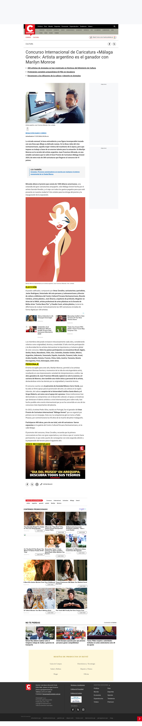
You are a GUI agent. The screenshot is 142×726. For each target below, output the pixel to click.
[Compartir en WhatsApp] (37, 484)
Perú (45, 26)
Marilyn (53, 503)
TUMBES (57, 32)
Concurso (49, 500)
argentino (34, 503)
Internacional (57, 500)
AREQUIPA (42, 30)
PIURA (41, 32)
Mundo (50, 26)
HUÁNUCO (86, 30)
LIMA (112, 30)
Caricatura (65, 500)
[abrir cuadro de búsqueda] (114, 26)
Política (40, 26)
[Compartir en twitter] (114, 44)
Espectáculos (74, 26)
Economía (65, 26)
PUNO (46, 32)
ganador (41, 503)
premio (47, 503)
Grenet (78, 500)
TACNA (51, 32)
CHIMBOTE (56, 30)
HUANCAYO (79, 30)
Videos (90, 26)
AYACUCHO (49, 30)
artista (28, 503)
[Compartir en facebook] (109, 44)
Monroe (59, 503)
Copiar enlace (47, 484)
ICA (92, 30)
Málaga (72, 500)
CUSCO (63, 30)
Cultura (29, 44)
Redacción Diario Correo (36, 133)
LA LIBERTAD (98, 30)
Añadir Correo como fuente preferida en (103, 37)
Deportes (57, 26)
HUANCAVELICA (70, 30)
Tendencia (83, 26)
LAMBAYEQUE (106, 30)
